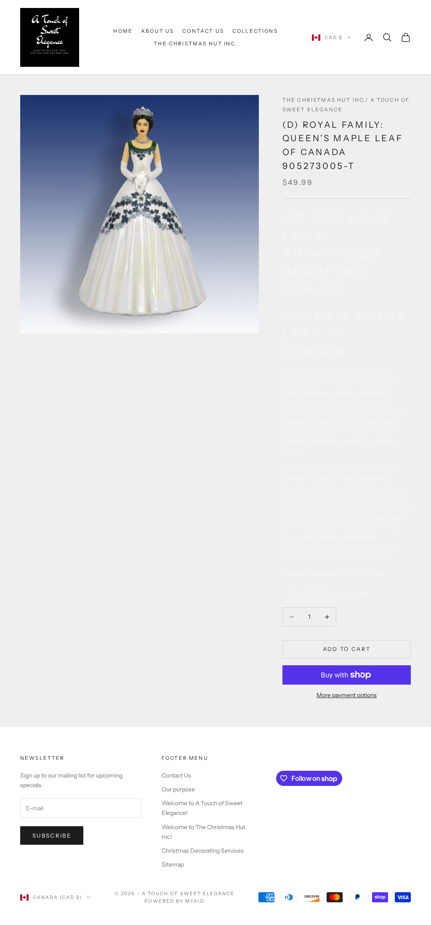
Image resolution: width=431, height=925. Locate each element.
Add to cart (347, 649)
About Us (157, 31)
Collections (255, 31)
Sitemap (173, 864)
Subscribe (51, 835)
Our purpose (178, 789)
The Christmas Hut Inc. (195, 43)
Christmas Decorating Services (203, 850)
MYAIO (195, 901)
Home (123, 31)
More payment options (347, 695)
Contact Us (203, 31)
